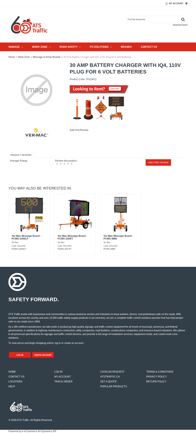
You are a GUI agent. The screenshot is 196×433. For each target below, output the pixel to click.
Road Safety (68, 47)
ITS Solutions (99, 47)
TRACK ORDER (63, 381)
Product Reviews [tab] (20, 155)
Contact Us (149, 47)
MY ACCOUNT (62, 376)
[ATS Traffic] (29, 25)
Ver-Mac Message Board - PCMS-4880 (118, 237)
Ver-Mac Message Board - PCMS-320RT (72, 237)
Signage (14, 47)
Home (11, 57)
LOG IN (58, 371)
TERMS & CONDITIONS (159, 371)
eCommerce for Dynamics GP (40, 431)
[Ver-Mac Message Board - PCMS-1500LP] (29, 214)
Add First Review (79, 130)
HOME (12, 371)
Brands (126, 47)
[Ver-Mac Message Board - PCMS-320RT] (75, 214)
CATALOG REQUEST (112, 371)
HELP (11, 386)
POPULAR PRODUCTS (113, 386)
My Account (176, 3)
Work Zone (39, 47)
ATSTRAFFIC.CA (110, 376)
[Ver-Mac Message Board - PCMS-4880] (121, 214)
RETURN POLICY (156, 381)
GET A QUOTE (108, 381)
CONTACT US (16, 376)
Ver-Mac (15, 242)
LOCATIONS (15, 381)
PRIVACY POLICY (156, 376)
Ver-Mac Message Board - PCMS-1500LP (26, 237)
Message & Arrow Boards (46, 57)
